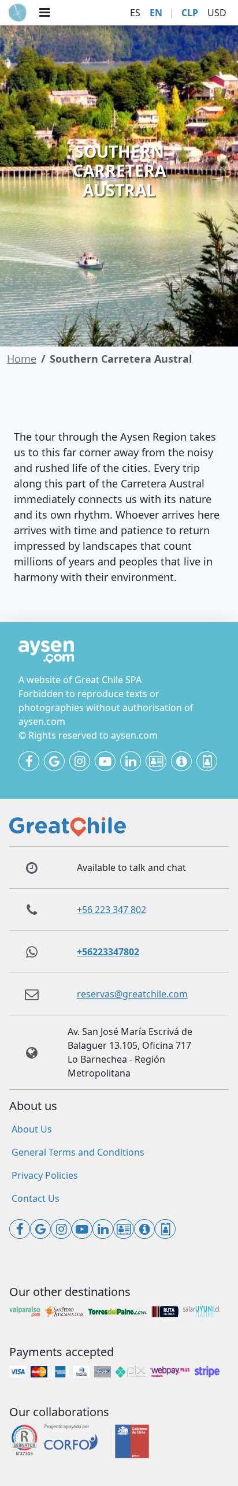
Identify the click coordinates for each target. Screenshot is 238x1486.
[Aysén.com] (17, 12)
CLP (189, 12)
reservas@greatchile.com (132, 994)
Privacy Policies (45, 1175)
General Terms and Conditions (78, 1152)
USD (216, 12)
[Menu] (44, 12)
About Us (32, 1129)
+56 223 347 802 (111, 909)
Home (21, 359)
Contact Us (36, 1198)
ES (135, 12)
